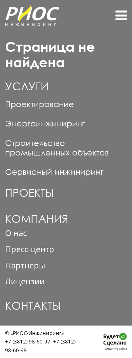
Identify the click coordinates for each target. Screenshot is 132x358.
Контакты (33, 305)
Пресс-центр (29, 249)
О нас (16, 233)
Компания (36, 219)
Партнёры (25, 265)
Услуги (27, 86)
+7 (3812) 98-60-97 (27, 341)
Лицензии (25, 281)
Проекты (29, 192)
